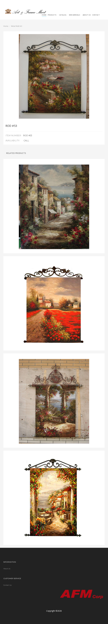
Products (52, 15)
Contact (96, 15)
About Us (87, 15)
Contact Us (7, 585)
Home (44, 15)
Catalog (63, 15)
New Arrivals (74, 15)
